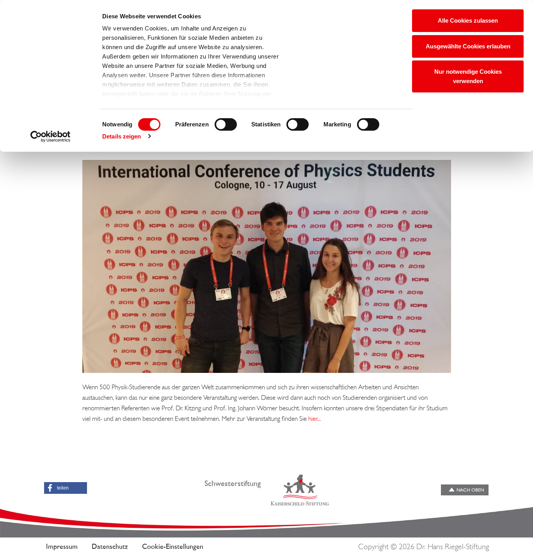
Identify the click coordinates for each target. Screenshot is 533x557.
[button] (65, 488)
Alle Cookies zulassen (468, 20)
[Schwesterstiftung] (299, 490)
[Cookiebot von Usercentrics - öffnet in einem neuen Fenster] (50, 136)
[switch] (226, 124)
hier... (314, 419)
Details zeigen (121, 136)
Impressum (62, 547)
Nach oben (470, 490)
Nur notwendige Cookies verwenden (468, 76)
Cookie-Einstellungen (172, 547)
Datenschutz (110, 547)
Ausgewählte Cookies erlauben (468, 46)
